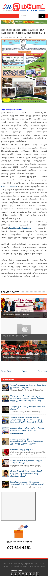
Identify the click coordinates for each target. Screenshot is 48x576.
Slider (30, 37)
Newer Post (6, 371)
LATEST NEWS (23, 37)
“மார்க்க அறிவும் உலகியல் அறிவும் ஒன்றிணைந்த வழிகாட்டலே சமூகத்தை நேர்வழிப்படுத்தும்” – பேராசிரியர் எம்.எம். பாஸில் (26, 421)
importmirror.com (7, 566)
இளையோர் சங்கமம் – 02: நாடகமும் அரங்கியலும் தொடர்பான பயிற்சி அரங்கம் (27, 483)
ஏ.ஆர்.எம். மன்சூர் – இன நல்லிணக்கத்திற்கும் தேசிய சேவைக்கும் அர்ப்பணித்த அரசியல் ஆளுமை (26, 441)
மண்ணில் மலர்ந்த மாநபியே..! (22, 450)
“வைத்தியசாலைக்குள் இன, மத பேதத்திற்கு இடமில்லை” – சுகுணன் (28, 386)
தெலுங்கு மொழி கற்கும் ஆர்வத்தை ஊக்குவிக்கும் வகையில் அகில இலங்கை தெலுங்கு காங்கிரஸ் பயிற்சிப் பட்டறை (27, 398)
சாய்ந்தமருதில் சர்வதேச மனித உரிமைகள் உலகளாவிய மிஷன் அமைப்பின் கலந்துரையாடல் (27, 430)
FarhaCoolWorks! (25, 565)
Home (24, 371)
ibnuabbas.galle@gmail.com (20, 228)
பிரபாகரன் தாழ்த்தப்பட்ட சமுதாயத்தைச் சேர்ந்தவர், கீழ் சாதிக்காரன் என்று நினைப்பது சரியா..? (26, 473)
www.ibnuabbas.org (9, 186)
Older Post (42, 371)
